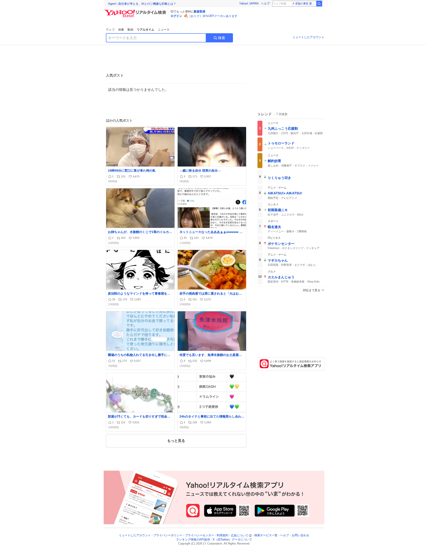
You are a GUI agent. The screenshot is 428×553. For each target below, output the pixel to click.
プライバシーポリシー (167, 535)
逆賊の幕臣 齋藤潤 (305, 3)
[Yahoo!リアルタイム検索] (136, 11)
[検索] (319, 3)
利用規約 (222, 535)
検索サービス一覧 (266, 535)
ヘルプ (265, 3)
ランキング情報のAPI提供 (193, 539)
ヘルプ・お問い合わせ (294, 535)
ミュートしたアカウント (308, 37)
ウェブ (110, 29)
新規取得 (199, 11)
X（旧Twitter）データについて (232, 539)
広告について (239, 535)
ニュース (163, 29)
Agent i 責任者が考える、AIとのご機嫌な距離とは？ (142, 3)
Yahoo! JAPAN (248, 3)
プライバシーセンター (199, 535)
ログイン (176, 16)
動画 (130, 29)
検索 (221, 38)
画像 (121, 29)
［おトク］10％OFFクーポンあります (212, 16)
